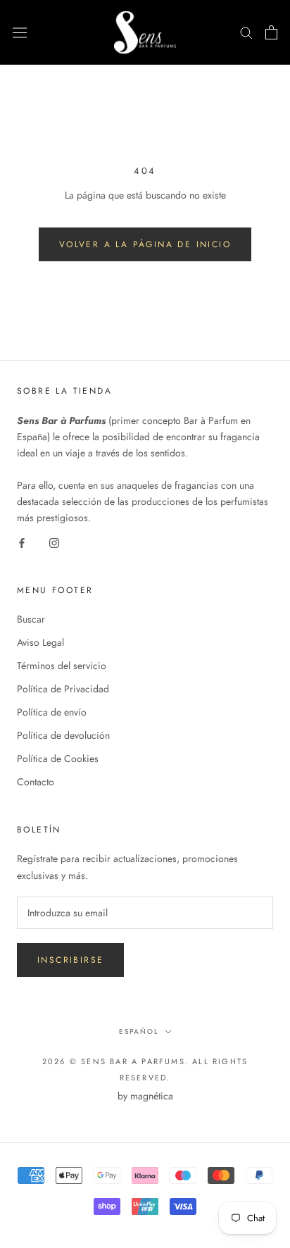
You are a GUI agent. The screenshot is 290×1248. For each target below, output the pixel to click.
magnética (151, 1096)
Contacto (35, 782)
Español (139, 1031)
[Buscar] (246, 32)
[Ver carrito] (271, 32)
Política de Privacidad (63, 689)
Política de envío (52, 712)
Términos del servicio (61, 666)
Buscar (31, 619)
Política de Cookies (58, 758)
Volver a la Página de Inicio (145, 244)
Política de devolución (63, 735)
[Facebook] (22, 542)
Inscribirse (70, 960)
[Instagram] (54, 542)
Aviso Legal (40, 642)
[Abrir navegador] (20, 32)
